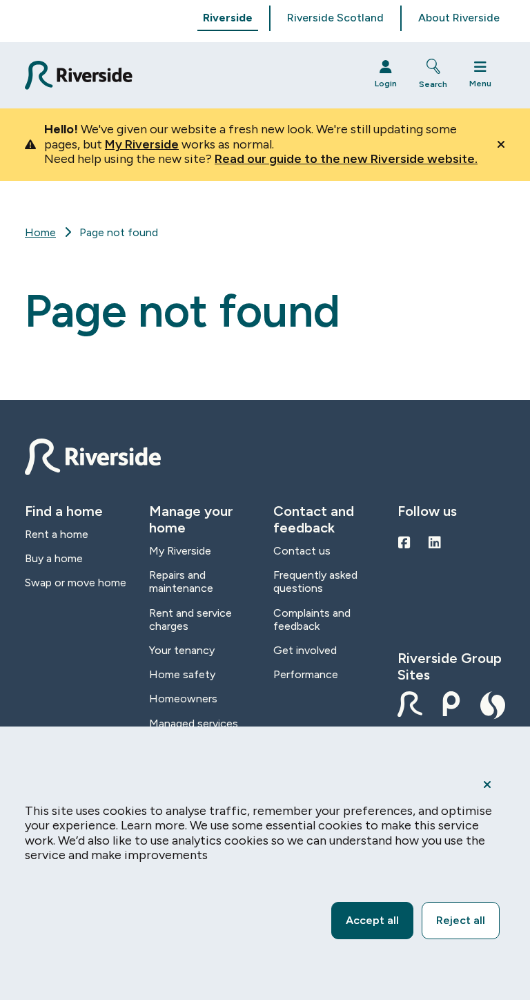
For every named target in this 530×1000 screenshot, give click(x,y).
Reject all (460, 920)
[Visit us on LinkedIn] (435, 543)
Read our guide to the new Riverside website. (346, 158)
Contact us (302, 550)
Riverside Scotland (335, 17)
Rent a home (56, 534)
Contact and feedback (313, 519)
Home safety (182, 674)
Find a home (64, 511)
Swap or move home (75, 582)
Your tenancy (182, 650)
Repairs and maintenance (181, 581)
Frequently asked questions (315, 581)
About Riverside (459, 17)
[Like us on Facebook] (404, 543)
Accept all (372, 920)
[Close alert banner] (501, 144)
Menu (480, 83)
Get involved (305, 650)
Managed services (193, 723)
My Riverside (142, 144)
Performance (305, 674)
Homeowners (183, 698)
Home (40, 232)
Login (386, 83)
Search (433, 84)
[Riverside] (187, 75)
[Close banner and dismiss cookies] (487, 784)
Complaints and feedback (312, 619)
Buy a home (54, 558)
